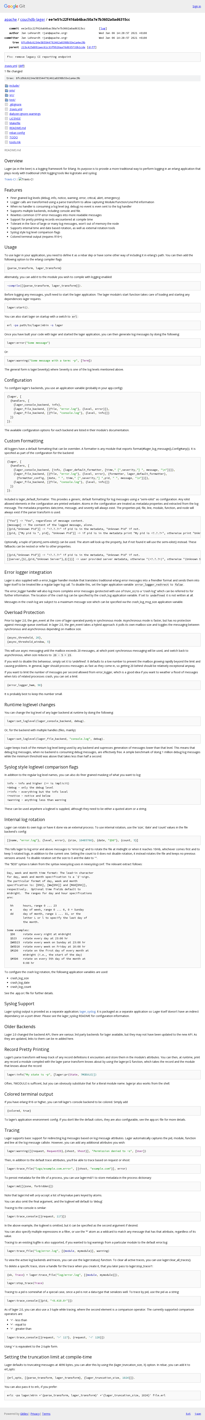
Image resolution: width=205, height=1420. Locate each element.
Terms (46, 1414)
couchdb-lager (32, 19)
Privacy (35, 1414)
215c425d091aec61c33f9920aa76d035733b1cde (53, 47)
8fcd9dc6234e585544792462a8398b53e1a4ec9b (53, 42)
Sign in (197, 6)
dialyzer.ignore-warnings (25, 114)
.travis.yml (10, 66)
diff (91, 47)
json (198, 1413)
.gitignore (15, 104)
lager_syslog (87, 1011)
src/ (11, 95)
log (102, 28)
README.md (17, 128)
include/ (14, 85)
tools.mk (15, 142)
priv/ (12, 90)
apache (10, 19)
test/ (12, 100)
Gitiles (24, 1414)
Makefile (14, 123)
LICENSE (15, 118)
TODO (13, 137)
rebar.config (17, 133)
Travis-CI (10, 179)
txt (188, 1413)
